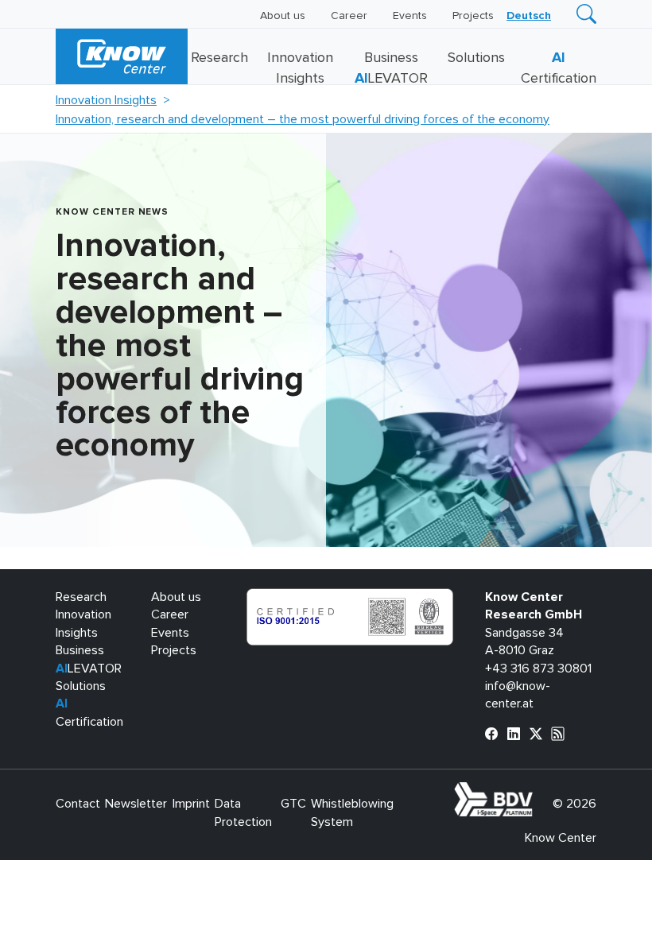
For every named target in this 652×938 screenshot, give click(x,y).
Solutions (476, 58)
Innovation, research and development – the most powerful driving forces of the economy (302, 119)
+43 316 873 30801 (538, 668)
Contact (78, 803)
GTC (293, 803)
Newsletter (136, 803)
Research (219, 58)
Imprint (191, 803)
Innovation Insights (106, 100)
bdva (535, 791)
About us (282, 15)
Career (349, 15)
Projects (473, 15)
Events (410, 15)
